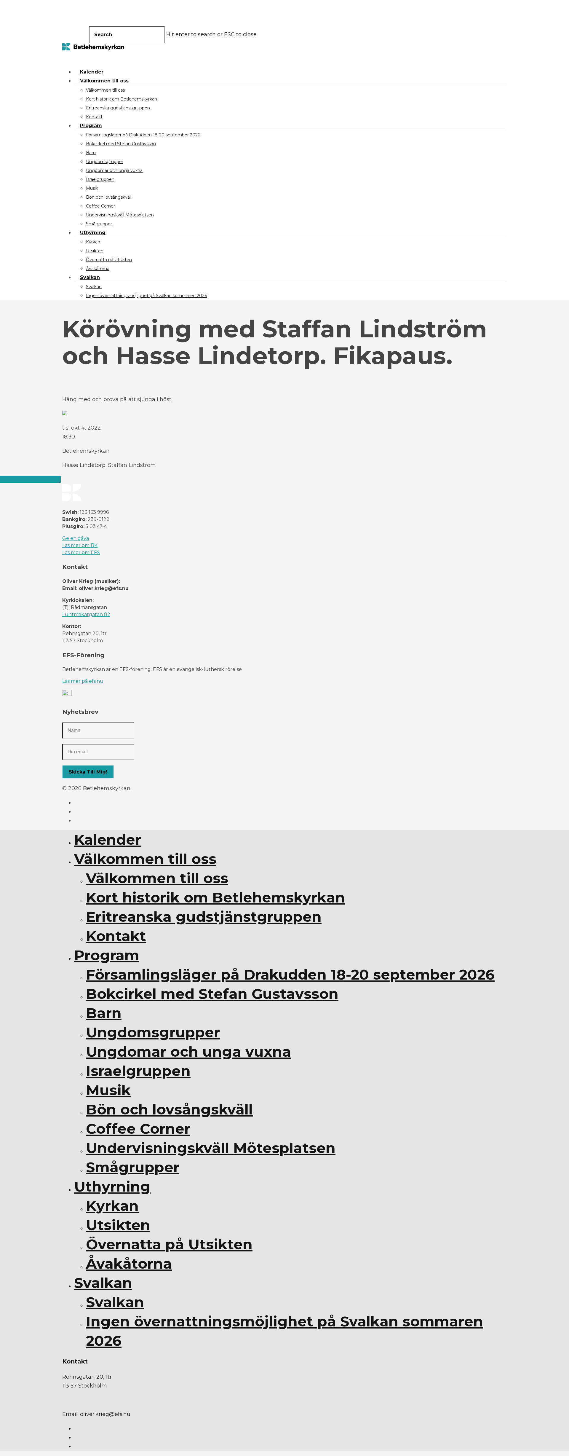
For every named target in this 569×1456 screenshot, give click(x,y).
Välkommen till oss (104, 81)
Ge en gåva (75, 538)
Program (91, 125)
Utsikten (94, 250)
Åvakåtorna (97, 268)
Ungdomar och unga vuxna (114, 170)
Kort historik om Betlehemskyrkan (121, 99)
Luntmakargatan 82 (86, 614)
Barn (91, 152)
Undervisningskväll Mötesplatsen (120, 215)
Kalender (91, 72)
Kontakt (94, 116)
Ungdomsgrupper (104, 161)
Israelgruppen (100, 179)
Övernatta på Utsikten (109, 259)
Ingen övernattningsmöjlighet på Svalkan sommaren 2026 (146, 295)
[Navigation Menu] (65, 57)
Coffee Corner (100, 206)
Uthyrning (93, 232)
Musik (92, 188)
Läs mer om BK (80, 545)
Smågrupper (99, 224)
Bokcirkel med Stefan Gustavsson (121, 143)
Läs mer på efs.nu (82, 681)
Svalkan (90, 277)
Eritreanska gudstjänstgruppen (118, 108)
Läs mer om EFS (81, 552)
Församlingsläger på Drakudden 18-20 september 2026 (143, 135)
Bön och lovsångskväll (109, 197)
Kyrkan (93, 242)
